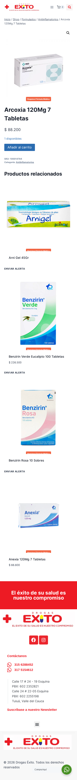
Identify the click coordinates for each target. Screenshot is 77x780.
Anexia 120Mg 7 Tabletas (27, 559)
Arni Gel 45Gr (19, 258)
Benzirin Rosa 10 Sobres (26, 460)
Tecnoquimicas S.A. (23, 472)
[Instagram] (43, 640)
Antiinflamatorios (25, 162)
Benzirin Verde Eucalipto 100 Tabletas (36, 356)
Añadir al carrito (20, 147)
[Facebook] (33, 640)
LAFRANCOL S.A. (21, 269)
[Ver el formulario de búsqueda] (69, 7)
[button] (68, 33)
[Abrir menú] (52, 7)
